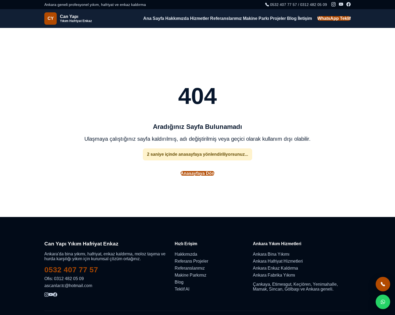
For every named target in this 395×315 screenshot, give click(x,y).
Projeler (278, 18)
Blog (292, 18)
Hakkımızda (177, 18)
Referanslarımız (226, 18)
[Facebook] (348, 4)
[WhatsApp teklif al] (383, 302)
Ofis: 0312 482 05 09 (64, 278)
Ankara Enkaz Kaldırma (275, 268)
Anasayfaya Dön (197, 173)
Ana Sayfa (153, 18)
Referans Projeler (191, 261)
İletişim (305, 18)
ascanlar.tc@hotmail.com (68, 285)
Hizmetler (199, 18)
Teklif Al (182, 289)
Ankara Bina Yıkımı (271, 254)
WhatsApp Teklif (334, 18)
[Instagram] (333, 4)
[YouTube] (341, 4)
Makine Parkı (256, 18)
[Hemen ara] (383, 284)
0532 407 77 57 (71, 270)
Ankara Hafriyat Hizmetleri (278, 261)
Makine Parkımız (190, 275)
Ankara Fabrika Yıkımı (274, 275)
